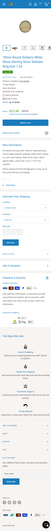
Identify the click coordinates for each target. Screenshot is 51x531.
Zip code (6, 226)
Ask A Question (9, 88)
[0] (46, 4)
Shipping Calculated (18, 114)
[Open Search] (30, 4)
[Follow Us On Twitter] (9, 502)
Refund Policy (9, 254)
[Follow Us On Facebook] (4, 502)
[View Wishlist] (40, 4)
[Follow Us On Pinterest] (19, 502)
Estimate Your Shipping (13, 91)
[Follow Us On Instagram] (14, 502)
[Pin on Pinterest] (46, 133)
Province (6, 214)
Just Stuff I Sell (9, 77)
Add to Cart (25, 122)
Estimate (11, 242)
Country (6, 202)
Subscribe (11, 481)
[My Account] (35, 4)
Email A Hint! (11, 98)
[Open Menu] (4, 4)
